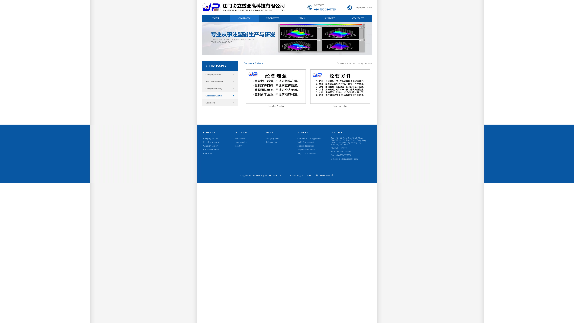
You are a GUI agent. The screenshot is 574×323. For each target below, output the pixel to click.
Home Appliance (242, 142)
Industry (238, 146)
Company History (210, 146)
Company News (272, 138)
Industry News (272, 142)
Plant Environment (211, 142)
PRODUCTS (241, 132)
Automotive (240, 138)
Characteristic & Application (309, 138)
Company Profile (210, 138)
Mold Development (305, 142)
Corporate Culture (365, 63)
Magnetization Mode (306, 149)
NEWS (269, 132)
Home (342, 63)
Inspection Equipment (306, 153)
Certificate (207, 153)
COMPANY (352, 63)
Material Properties (305, 146)
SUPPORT (302, 132)
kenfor (308, 175)
